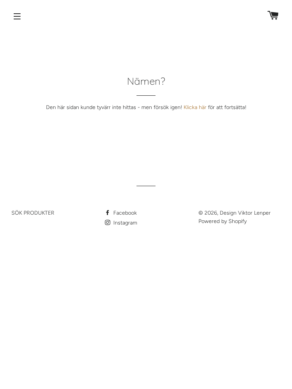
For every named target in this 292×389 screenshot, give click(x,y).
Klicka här (195, 107)
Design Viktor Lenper (245, 213)
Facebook (124, 213)
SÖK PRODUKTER (32, 213)
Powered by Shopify (222, 221)
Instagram (124, 223)
